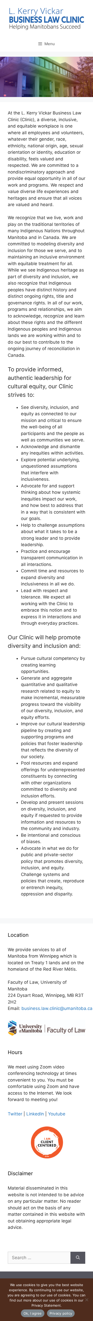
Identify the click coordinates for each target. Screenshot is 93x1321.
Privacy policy (61, 1313)
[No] (86, 1299)
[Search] (78, 1258)
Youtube (56, 1113)
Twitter (15, 1113)
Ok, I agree (33, 1313)
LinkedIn (35, 1113)
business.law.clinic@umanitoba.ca (56, 1008)
